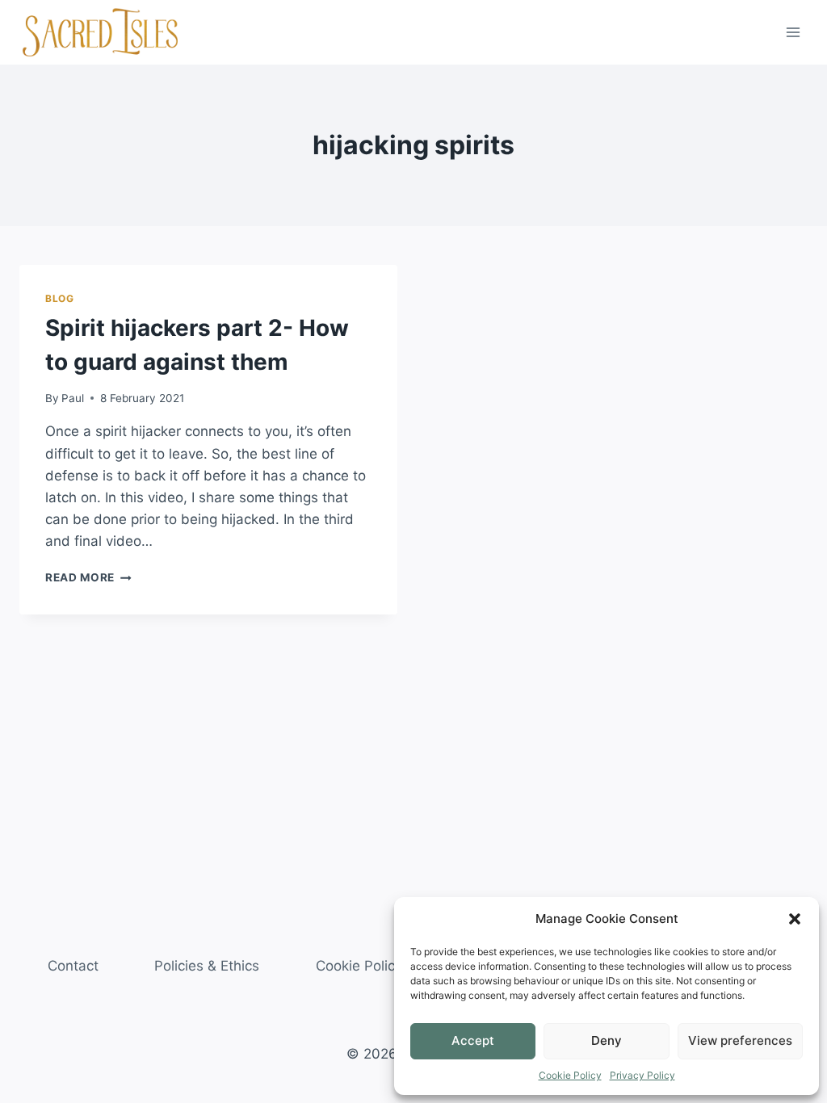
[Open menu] (793, 31)
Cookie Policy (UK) (375, 966)
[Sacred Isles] (100, 32)
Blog (59, 298)
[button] (795, 919)
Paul (72, 398)
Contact (73, 966)
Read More (88, 577)
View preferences (740, 1040)
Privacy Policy (642, 1075)
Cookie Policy (570, 1075)
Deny (606, 1040)
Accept (472, 1040)
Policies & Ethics (206, 966)
